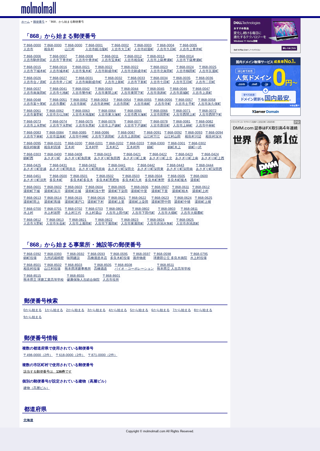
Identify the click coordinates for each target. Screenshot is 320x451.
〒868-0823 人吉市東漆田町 (132, 222)
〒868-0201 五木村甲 (94, 145)
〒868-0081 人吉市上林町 (183, 123)
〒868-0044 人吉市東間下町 (132, 91)
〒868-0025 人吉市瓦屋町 (209, 69)
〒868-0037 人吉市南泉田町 (34, 91)
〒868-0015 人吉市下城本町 (34, 69)
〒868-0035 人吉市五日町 (183, 80)
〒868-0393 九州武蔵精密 (54, 256)
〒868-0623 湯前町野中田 (161, 200)
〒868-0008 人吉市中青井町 (86, 58)
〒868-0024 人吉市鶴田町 (186, 69)
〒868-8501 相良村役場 (32, 267)
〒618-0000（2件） (70, 355)
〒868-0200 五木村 (73, 145)
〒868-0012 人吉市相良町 (134, 58)
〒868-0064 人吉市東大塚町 (109, 112)
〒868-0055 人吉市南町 (143, 101)
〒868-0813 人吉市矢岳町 (56, 222)
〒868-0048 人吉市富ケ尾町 (34, 101)
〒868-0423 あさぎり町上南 (186, 156)
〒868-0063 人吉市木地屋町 (83, 112)
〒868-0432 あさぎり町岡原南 (92, 167)
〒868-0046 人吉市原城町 (179, 91)
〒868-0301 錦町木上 (176, 145)
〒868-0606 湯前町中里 (139, 189)
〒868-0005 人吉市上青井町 (190, 47)
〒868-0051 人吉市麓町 (58, 101)
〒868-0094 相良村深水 (214, 134)
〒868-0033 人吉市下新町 (137, 80)
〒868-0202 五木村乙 (114, 145)
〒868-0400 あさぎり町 (53, 156)
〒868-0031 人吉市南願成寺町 (88, 80)
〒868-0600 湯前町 (199, 178)
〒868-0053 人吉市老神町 (100, 101)
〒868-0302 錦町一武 (197, 145)
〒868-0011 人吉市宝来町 (111, 58)
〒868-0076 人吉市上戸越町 (109, 123)
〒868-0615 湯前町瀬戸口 (74, 200)
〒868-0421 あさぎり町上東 (134, 156)
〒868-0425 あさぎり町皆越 (34, 167)
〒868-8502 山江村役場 (53, 267)
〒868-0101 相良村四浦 (53, 145)
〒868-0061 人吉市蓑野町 (33, 112)
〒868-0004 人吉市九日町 (166, 47)
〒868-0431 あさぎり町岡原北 (62, 167)
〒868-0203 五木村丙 (135, 145)
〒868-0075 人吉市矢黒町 (85, 123)
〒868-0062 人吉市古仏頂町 (57, 112)
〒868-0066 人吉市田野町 (160, 112)
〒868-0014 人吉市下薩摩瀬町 (189, 58)
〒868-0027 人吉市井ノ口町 (60, 80)
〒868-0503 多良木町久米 (132, 178)
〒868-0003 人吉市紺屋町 (144, 47)
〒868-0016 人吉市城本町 (59, 69)
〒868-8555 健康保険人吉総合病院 (83, 277)
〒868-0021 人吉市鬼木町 (82, 69)
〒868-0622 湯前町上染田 (138, 200)
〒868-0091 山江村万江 (152, 134)
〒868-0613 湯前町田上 (32, 200)
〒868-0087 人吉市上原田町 (129, 134)
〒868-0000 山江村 (73, 47)
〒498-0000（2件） (38, 355)
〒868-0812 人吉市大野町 (33, 222)
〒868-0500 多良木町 (58, 178)
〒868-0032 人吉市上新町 (114, 80)
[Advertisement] (265, 253)
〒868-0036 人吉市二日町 (205, 80)
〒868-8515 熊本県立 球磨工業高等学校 (43, 277)
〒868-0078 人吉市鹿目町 (160, 123)
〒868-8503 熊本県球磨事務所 (78, 267)
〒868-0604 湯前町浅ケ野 (95, 189)
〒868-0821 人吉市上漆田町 (80, 222)
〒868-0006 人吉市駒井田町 (34, 58)
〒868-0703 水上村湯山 (94, 211)
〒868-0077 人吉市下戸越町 (135, 123)
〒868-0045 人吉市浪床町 (157, 91)
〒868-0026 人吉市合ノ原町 (34, 80)
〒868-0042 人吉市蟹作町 (82, 91)
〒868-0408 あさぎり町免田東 (78, 156)
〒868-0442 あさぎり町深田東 (150, 167)
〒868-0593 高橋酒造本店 (97, 256)
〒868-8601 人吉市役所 (111, 277)
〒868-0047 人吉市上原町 (202, 91)
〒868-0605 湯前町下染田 (118, 189)
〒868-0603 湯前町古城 (73, 189)
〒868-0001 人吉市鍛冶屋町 (96, 47)
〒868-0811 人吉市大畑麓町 (192, 211)
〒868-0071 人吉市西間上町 (184, 112)
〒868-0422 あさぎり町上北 (160, 156)
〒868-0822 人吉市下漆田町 (106, 222)
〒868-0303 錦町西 (32, 156)
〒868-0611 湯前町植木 (180, 189)
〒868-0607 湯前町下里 (160, 189)
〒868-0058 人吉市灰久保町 (209, 101)
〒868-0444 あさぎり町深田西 (209, 167)
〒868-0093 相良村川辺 (193, 134)
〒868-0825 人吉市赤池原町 (187, 222)
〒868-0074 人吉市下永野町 (60, 123)
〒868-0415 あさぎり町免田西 (107, 156)
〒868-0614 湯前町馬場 (53, 200)
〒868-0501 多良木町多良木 (81, 178)
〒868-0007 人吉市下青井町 (60, 58)
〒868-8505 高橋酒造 (103, 267)
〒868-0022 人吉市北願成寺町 (134, 69)
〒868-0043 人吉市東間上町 (106, 91)
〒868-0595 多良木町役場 (120, 256)
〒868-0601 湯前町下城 (32, 189)
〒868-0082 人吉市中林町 (205, 123)
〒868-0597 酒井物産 (141, 256)
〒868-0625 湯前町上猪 (203, 200)
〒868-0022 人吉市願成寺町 (106, 69)
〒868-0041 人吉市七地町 (59, 91)
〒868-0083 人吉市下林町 (33, 134)
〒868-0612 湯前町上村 (201, 189)
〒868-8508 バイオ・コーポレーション (134, 267)
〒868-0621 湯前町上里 (117, 200)
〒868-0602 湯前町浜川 (53, 189)
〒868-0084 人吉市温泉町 (56, 134)
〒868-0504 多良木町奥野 (154, 178)
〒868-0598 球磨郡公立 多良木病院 (170, 256)
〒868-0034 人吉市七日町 (160, 80)
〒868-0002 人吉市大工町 (121, 47)
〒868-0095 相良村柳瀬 (32, 145)
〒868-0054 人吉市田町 (122, 101)
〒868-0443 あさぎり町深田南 (180, 167)
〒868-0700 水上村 (32, 211)
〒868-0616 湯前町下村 (96, 200)
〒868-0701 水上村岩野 (53, 211)
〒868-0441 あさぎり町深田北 (121, 167)
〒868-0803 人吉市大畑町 (168, 211)
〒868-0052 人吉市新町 (79, 101)
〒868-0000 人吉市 (32, 47)
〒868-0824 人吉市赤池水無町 (160, 222)
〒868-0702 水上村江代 (73, 211)
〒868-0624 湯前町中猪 (183, 200)
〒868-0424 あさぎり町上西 (212, 156)
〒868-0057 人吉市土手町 (185, 101)
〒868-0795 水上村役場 (199, 256)
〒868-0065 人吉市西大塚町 (135, 112)
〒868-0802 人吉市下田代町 (143, 211)
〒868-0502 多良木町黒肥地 (107, 178)
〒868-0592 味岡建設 (75, 256)
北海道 (28, 420)
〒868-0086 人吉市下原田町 (103, 134)
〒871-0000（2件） (102, 355)
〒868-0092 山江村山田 (173, 134)
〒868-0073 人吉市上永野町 (34, 123)
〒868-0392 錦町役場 (32, 256)
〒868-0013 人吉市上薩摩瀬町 (160, 58)
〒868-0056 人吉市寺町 (163, 101)
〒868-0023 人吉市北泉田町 (161, 69)
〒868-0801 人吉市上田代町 (117, 211)
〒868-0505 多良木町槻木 (177, 178)
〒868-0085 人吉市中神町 (79, 134)
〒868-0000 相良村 (53, 47)
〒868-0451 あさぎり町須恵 (34, 178)
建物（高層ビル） (36, 388)
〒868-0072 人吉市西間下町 (210, 112)
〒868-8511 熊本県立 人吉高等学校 (174, 267)
